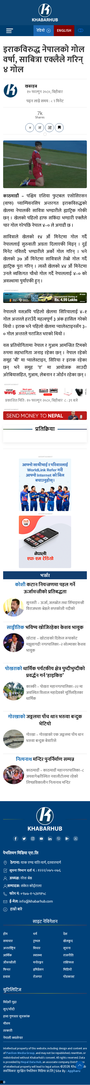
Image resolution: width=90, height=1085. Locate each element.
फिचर (6, 969)
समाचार (8, 941)
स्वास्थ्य (37, 955)
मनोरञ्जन (38, 962)
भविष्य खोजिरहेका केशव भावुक (45, 627)
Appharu (74, 1071)
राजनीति (68, 955)
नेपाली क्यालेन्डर (13, 1038)
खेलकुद (68, 941)
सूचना (67, 948)
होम (5, 934)
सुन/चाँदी (9, 1009)
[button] (80, 1065)
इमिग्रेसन (38, 969)
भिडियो (67, 969)
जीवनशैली (9, 962)
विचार (36, 948)
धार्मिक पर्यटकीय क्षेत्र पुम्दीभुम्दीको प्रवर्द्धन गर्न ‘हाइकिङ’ (45, 672)
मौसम (6, 1023)
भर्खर (45, 575)
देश (65, 934)
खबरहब (31, 86)
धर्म (35, 934)
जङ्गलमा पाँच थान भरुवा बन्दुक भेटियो (45, 720)
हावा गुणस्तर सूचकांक (16, 1016)
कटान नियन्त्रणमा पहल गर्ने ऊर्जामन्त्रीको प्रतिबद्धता (45, 588)
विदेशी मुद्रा (10, 1002)
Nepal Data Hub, (31, 1062)
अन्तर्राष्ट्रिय (9, 948)
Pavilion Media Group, (20, 1053)
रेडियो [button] (41, 31)
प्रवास (6, 977)
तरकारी (7, 1031)
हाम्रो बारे (16, 909)
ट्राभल (36, 941)
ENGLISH (64, 31)
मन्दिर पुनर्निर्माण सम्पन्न (45, 759)
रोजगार (37, 977)
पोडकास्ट (69, 977)
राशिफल (68, 962)
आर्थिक (7, 955)
